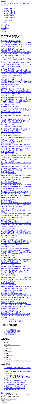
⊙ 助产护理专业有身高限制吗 (13, 389)
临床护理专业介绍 (9, 14)
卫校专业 (12, 3)
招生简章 (6, 3)
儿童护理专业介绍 (9, 17)
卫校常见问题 (5, 26)
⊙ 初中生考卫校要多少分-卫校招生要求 (16, 382)
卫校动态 (3, 31)
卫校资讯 (11, 20)
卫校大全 (24, 3)
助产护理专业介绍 (9, 12)
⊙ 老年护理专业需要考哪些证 (13, 375)
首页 (2, 3)
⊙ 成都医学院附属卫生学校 (12, 331)
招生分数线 (4, 24)
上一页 (14, 321)
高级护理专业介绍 (9, 8)
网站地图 (7, 393)
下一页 (18, 321)
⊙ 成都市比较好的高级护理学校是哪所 (15, 380)
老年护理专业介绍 (9, 15)
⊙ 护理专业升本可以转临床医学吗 (14, 388)
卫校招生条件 (5, 28)
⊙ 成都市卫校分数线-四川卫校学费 (14, 386)
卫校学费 (3, 29)
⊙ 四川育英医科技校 (10, 329)
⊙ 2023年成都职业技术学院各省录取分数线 (17, 384)
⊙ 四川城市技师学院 (10, 333)
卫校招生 (18, 3)
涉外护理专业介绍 (9, 10)
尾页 (21, 321)
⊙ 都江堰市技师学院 (10, 334)
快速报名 (5, 5)
